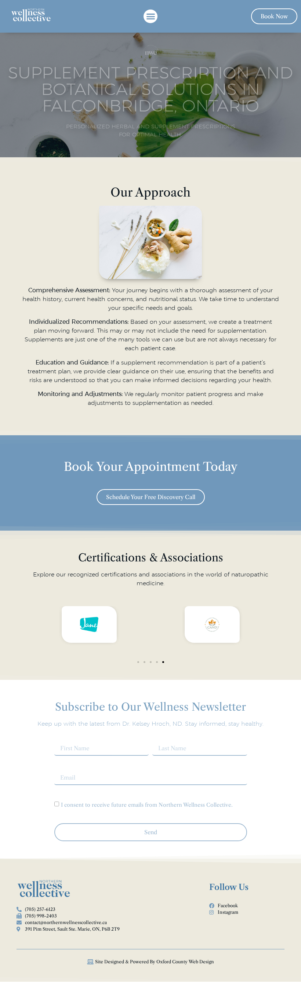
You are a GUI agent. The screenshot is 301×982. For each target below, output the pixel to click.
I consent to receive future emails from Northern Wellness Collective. (147, 805)
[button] (150, 16)
